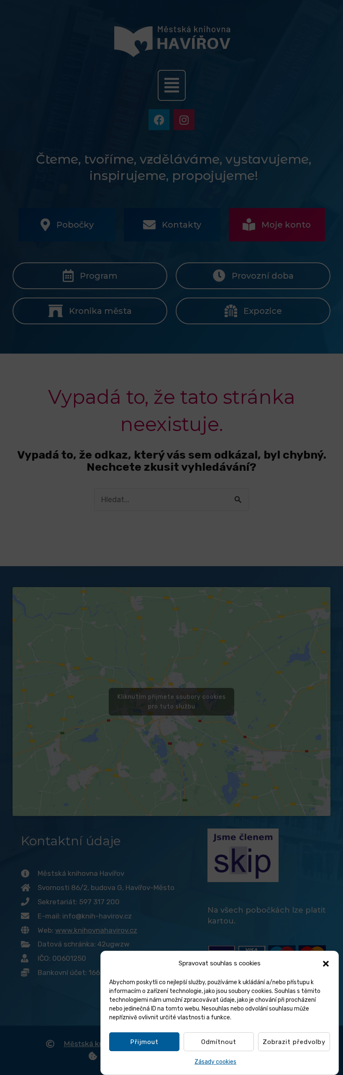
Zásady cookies (215, 1061)
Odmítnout (218, 1042)
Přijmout (144, 1042)
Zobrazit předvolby (294, 1042)
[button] (326, 964)
